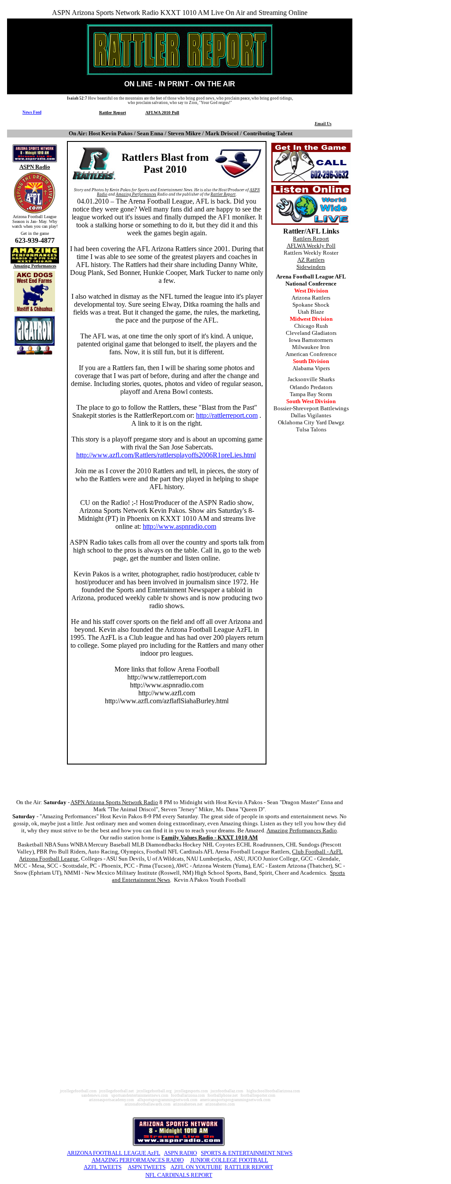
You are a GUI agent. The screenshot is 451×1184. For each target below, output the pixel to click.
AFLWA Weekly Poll (311, 245)
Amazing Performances (34, 266)
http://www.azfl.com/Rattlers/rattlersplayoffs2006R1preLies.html (166, 455)
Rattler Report (112, 112)
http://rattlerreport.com (227, 415)
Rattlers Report (311, 238)
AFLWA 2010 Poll (162, 112)
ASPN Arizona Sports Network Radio (114, 802)
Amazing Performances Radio (301, 830)
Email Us (323, 124)
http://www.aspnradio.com (179, 526)
